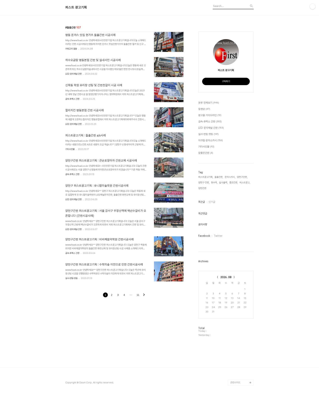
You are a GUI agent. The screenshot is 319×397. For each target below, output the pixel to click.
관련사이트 (235, 382)
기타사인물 (70, 149)
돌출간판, (219, 177)
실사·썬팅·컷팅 (71, 278)
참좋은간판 (205, 152)
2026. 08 (225, 277)
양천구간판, (242, 177)
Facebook (204, 235)
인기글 (212, 201)
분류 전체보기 (208, 102)
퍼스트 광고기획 (76, 7)
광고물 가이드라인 (209, 115)
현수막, (214, 182)
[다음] (144, 295)
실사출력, (223, 182)
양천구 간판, (204, 182)
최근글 (201, 201)
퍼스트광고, (244, 182)
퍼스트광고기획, (205, 177)
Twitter (218, 235)
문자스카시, (230, 177)
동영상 (204, 108)
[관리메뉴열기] (312, 6)
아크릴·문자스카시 (210, 140)
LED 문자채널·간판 (73, 74)
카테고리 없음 (71, 48)
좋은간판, (233, 182)
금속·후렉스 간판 (72, 99)
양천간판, (202, 188)
